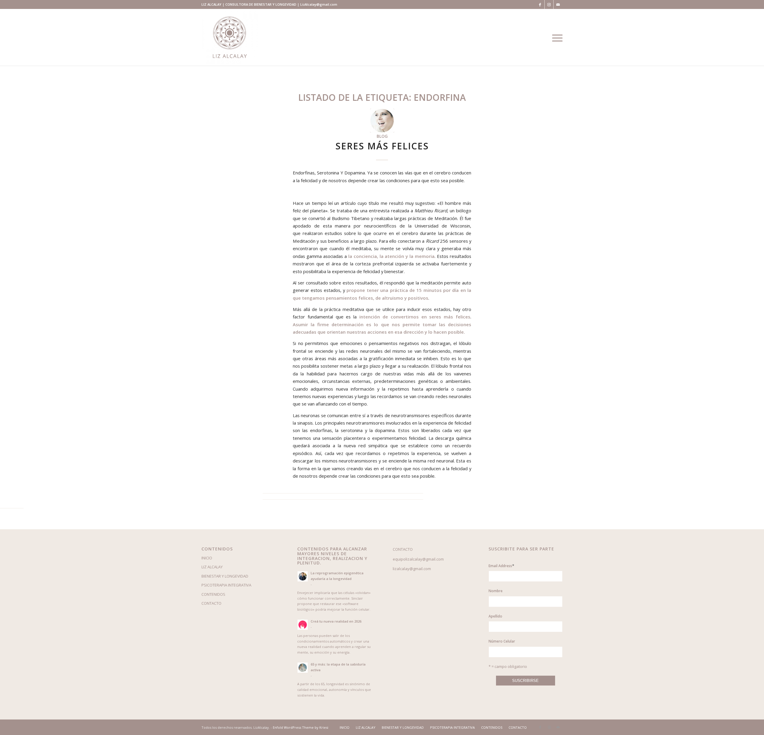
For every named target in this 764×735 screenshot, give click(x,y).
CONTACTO (211, 603)
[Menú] (555, 37)
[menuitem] (344, 727)
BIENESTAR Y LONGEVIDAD (224, 576)
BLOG (382, 136)
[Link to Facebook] (540, 4)
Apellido (495, 616)
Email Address (501, 565)
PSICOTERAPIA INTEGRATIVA (226, 585)
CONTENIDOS (213, 594)
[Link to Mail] (558, 4)
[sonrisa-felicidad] (382, 121)
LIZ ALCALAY (212, 567)
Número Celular (502, 641)
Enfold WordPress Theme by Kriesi (300, 727)
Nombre (496, 590)
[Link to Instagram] (549, 4)
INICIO (206, 558)
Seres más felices (382, 146)
